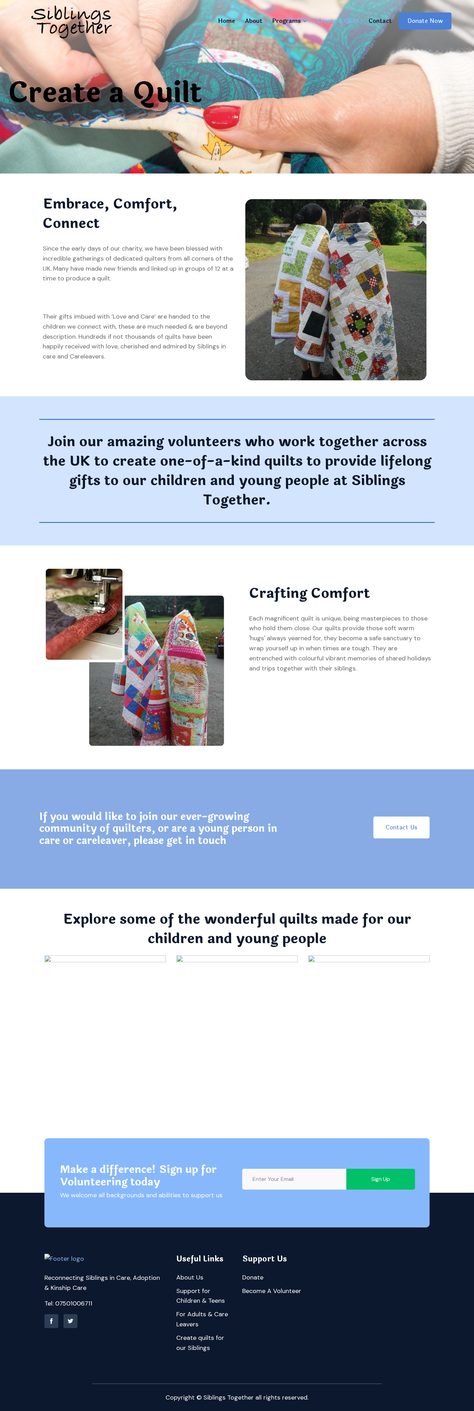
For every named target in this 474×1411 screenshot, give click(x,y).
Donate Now (425, 21)
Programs (286, 21)
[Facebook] (51, 1321)
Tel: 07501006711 (68, 1303)
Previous (43, 1036)
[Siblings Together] (72, 21)
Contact (380, 21)
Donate (252, 1277)
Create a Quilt (337, 21)
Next (430, 1036)
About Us (189, 1277)
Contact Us (401, 827)
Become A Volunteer (271, 1291)
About (253, 21)
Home (226, 21)
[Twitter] (70, 1321)
